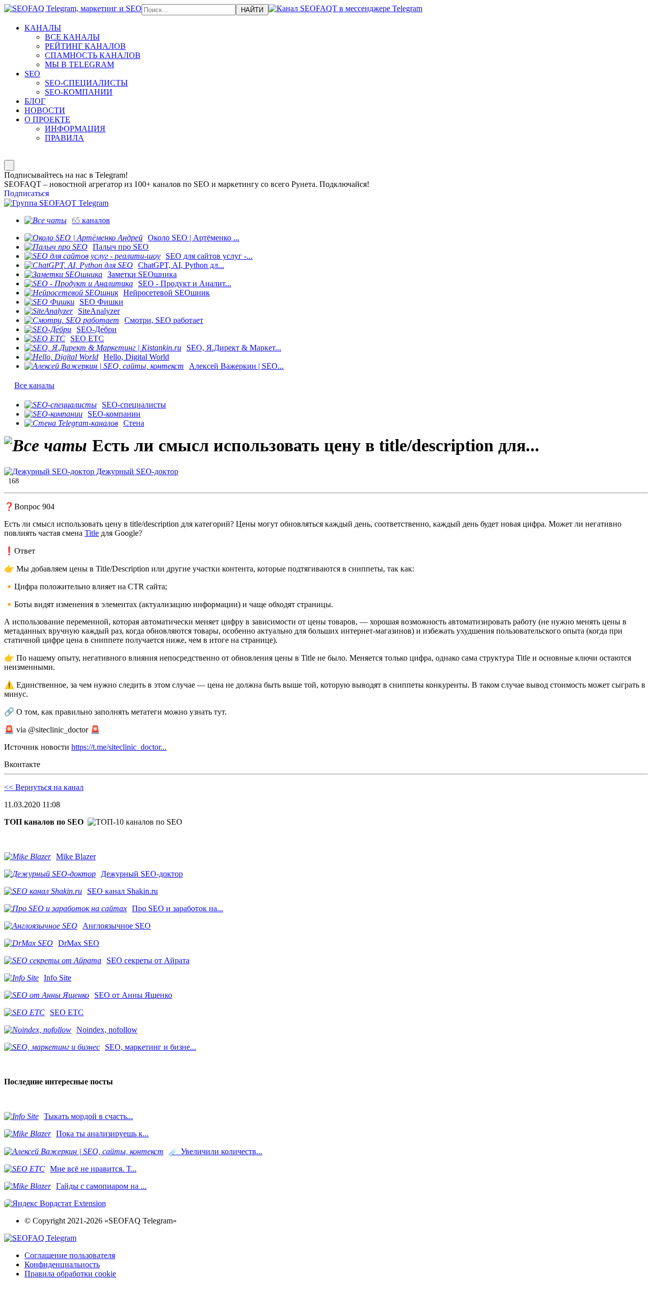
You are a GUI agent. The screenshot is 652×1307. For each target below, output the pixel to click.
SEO (32, 73)
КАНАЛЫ (42, 27)
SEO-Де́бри (96, 329)
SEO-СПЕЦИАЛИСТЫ (86, 82)
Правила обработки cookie (70, 1273)
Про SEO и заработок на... (177, 908)
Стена (133, 423)
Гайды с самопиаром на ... (101, 1186)
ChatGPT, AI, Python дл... (181, 265)
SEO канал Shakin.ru (122, 891)
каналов (91, 220)
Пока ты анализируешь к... (102, 1133)
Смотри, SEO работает (163, 320)
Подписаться (26, 193)
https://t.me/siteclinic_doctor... (119, 747)
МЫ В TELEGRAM (79, 64)
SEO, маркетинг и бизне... (150, 1047)
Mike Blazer (76, 856)
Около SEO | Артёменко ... (193, 237)
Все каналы (34, 385)
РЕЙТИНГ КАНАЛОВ (85, 46)
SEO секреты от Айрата (147, 960)
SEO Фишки (101, 301)
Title (92, 533)
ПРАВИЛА (64, 137)
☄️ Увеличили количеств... (215, 1151)
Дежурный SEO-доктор (136, 471)
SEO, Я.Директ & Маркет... (233, 347)
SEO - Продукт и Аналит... (184, 283)
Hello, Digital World (136, 356)
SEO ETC (87, 338)
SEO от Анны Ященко (133, 995)
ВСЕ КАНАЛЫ (72, 37)
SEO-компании (114, 414)
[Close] (9, 165)
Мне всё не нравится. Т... (93, 1168)
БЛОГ (34, 101)
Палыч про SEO (121, 246)
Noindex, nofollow (107, 1029)
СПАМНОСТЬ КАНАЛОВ (93, 55)
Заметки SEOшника (142, 274)
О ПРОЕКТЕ (47, 119)
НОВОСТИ (44, 110)
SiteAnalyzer (99, 311)
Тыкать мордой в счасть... (88, 1116)
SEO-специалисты (134, 404)
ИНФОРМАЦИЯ (75, 128)
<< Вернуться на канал (44, 787)
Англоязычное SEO (117, 925)
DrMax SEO (78, 943)
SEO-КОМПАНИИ (79, 92)
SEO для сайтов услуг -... (209, 256)
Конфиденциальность (62, 1264)
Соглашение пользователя (69, 1255)
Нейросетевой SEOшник (166, 292)
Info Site (57, 977)
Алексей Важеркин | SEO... (236, 366)
